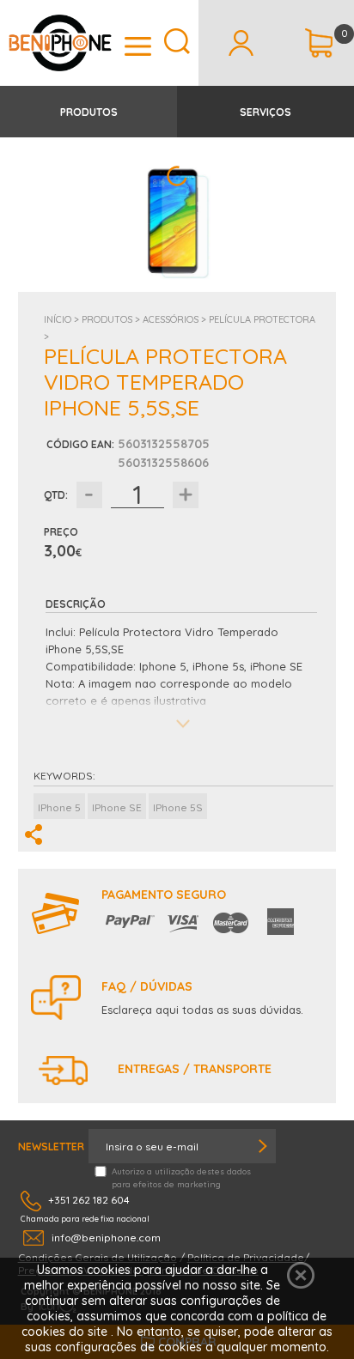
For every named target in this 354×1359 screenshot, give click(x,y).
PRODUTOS (89, 112)
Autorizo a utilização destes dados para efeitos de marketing (181, 1177)
